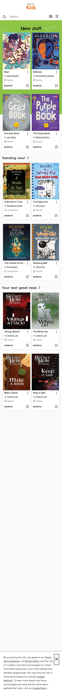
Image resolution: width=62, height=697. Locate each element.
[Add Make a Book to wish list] (27, 407)
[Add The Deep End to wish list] (56, 216)
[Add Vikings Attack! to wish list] (27, 346)
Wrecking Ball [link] (40, 263)
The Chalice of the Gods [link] (15, 263)
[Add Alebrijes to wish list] (56, 86)
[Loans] (51, 17)
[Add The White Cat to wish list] (56, 346)
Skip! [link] (6, 72)
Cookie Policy (39, 688)
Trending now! (14, 158)
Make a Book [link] (11, 393)
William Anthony (42, 137)
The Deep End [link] (40, 202)
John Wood (11, 137)
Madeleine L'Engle (14, 206)
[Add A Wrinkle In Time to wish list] (27, 216)
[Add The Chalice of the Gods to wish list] (27, 277)
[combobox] (25, 16)
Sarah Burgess (13, 76)
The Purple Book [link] (41, 133)
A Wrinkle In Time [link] (13, 202)
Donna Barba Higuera (45, 76)
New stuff (31, 28)
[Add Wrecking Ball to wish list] (56, 277)
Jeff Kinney (40, 206)
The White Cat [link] (40, 331)
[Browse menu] (57, 17)
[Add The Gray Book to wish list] (27, 147)
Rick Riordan (12, 267)
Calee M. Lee (12, 335)
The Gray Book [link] (11, 133)
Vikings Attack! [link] (12, 331)
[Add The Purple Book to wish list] (56, 147)
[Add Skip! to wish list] (27, 86)
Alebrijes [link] (37, 72)
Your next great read (20, 288)
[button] (27, 72)
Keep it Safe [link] (39, 393)
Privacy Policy (32, 661)
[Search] (4, 16)
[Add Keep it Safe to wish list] (56, 407)
